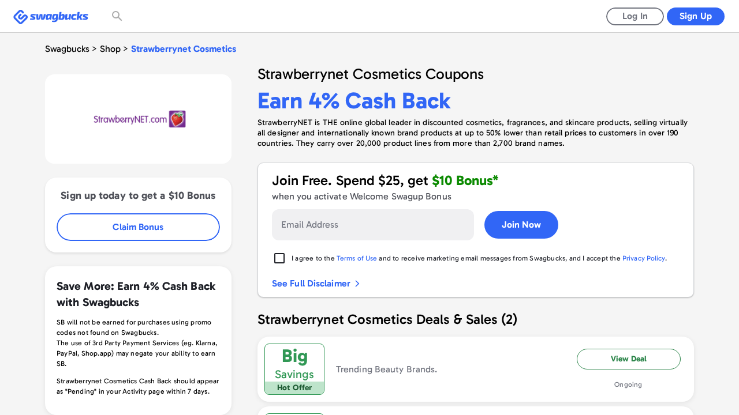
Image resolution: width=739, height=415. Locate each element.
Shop (110, 48)
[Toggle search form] (118, 16)
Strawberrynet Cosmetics (183, 48)
